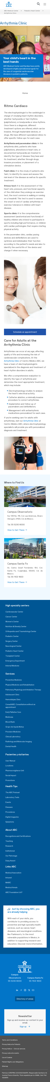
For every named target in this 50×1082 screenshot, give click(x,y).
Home (25, 93)
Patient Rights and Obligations (13, 1062)
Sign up (24, 1026)
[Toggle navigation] (45, 4)
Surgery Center (11, 641)
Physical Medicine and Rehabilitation (19, 685)
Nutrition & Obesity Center (15, 626)
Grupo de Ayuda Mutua (14, 727)
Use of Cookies (7, 1057)
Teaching (9, 841)
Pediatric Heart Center (14, 651)
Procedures (10, 812)
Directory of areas (25, 999)
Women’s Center (12, 621)
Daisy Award (10, 861)
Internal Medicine (12, 666)
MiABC (8, 882)
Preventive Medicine (13, 680)
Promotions (10, 780)
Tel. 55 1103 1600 (15, 577)
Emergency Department (15, 661)
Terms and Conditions (10, 1040)
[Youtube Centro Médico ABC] (33, 990)
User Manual (10, 761)
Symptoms (9, 822)
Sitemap (5, 1066)
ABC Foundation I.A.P (13, 892)
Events (8, 802)
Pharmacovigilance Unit (14, 770)
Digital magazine (12, 817)
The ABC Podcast (12, 792)
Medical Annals (11, 887)
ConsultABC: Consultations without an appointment (20, 705)
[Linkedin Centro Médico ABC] (17, 990)
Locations (9, 766)
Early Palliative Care (13, 712)
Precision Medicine (13, 732)
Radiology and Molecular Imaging (18, 741)
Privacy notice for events (10, 1053)
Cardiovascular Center (14, 612)
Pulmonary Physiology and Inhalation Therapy (23, 690)
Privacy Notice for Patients (11, 1044)
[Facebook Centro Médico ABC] (21, 990)
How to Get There (16, 530)
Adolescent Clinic (12, 694)
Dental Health (10, 746)
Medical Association (13, 873)
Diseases (9, 807)
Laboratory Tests (12, 797)
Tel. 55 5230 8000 (16, 524)
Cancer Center (11, 617)
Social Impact (10, 775)
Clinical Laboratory (12, 737)
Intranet (8, 878)
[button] (38, 4)
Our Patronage (11, 856)
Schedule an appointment (25, 332)
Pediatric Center (12, 636)
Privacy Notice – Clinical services (13, 1049)
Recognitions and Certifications (18, 836)
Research (9, 846)
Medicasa (9, 717)
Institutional (10, 851)
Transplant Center (12, 656)
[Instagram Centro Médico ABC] (25, 990)
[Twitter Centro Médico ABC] (29, 990)
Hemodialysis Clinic (13, 699)
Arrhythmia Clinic (11, 361)
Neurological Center (13, 646)
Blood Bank (10, 722)
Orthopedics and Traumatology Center (20, 631)
